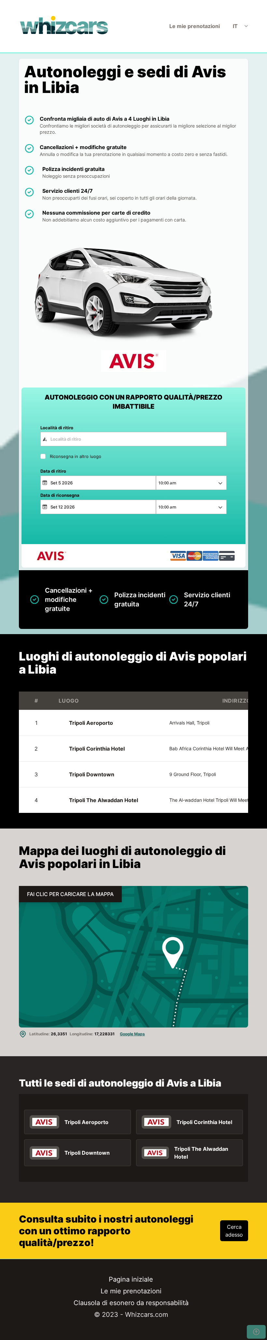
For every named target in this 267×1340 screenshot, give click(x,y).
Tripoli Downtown (91, 786)
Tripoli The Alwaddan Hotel (103, 812)
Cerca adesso (234, 1242)
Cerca (134, 525)
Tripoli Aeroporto (91, 734)
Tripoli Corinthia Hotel (97, 760)
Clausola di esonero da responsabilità (131, 1314)
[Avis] (44, 1134)
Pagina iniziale (131, 1291)
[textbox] (133, 439)
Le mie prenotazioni (194, 26)
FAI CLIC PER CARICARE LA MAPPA (70, 906)
